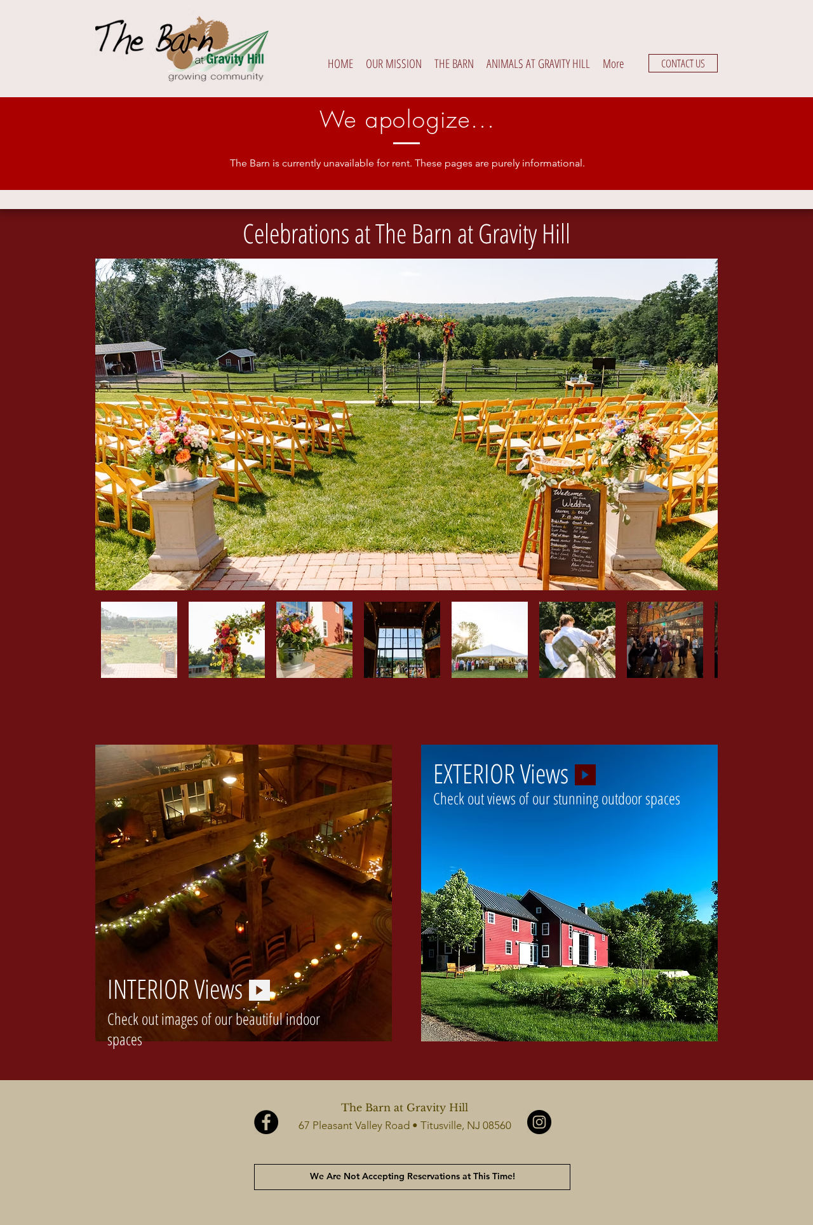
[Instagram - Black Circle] (539, 1122)
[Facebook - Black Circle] (266, 1122)
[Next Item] (692, 424)
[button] (454, 63)
